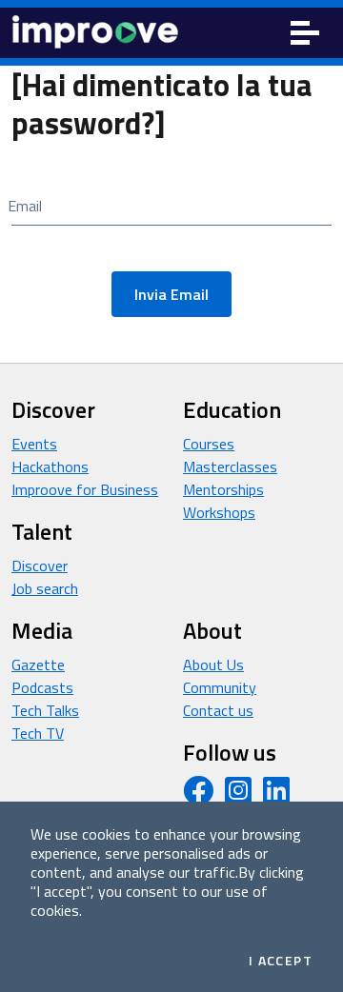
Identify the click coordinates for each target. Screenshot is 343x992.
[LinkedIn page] (276, 795)
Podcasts (42, 687)
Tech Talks (45, 710)
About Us (213, 664)
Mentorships (223, 489)
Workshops (219, 512)
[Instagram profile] (238, 795)
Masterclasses (230, 466)
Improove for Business (84, 489)
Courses (208, 443)
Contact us (218, 710)
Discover (39, 565)
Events (34, 443)
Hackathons (50, 466)
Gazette (38, 664)
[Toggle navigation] (305, 33)
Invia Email (171, 294)
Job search (44, 588)
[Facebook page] (198, 795)
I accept (281, 960)
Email (25, 205)
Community (219, 687)
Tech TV (37, 733)
